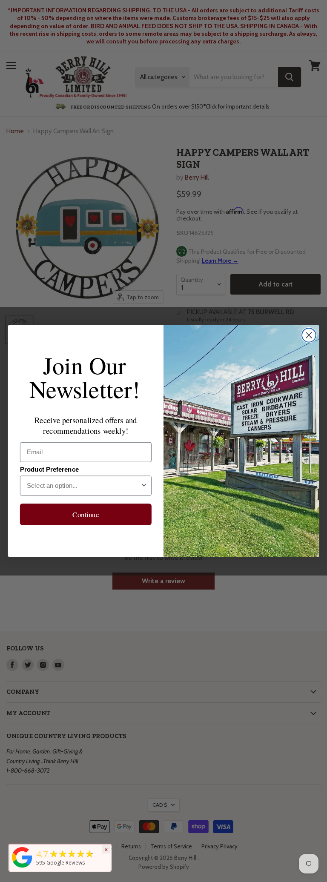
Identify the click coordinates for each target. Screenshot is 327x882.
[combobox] (83, 485)
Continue (85, 514)
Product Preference (49, 469)
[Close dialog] (309, 335)
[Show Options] (144, 485)
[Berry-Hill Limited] (22, 867)
